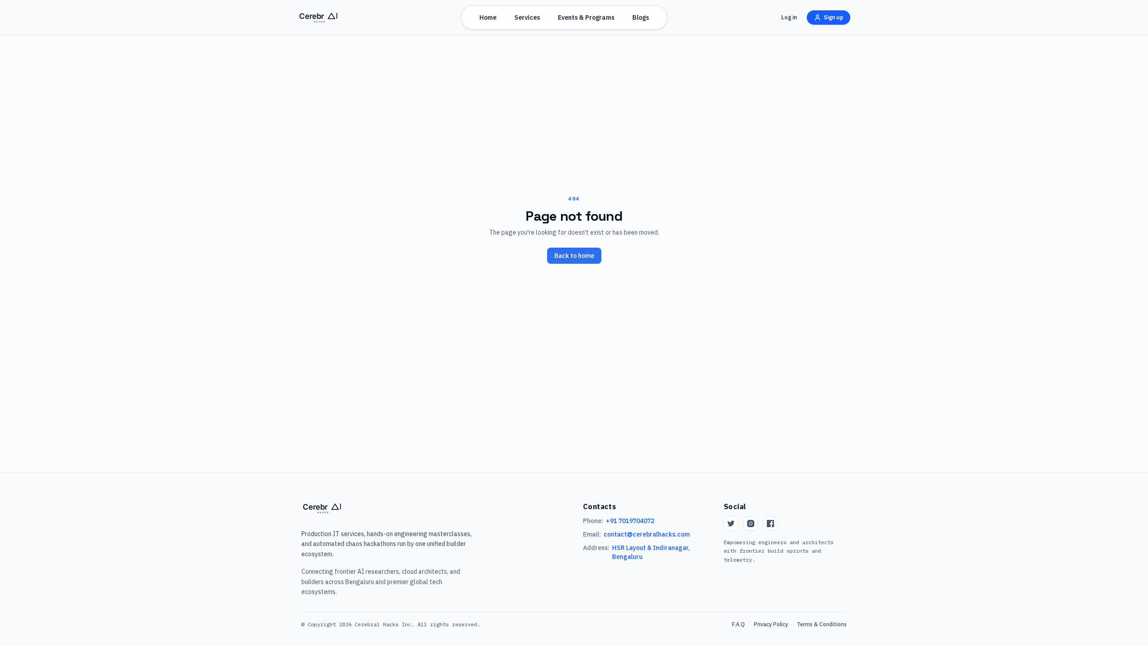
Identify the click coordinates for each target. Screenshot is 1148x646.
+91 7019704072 (630, 521)
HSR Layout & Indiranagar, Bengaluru (651, 552)
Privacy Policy (771, 624)
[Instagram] (751, 523)
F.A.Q (738, 624)
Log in (789, 17)
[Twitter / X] (731, 523)
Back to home (574, 256)
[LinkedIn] (770, 523)
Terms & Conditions (822, 624)
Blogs (640, 17)
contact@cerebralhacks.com (647, 534)
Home (487, 17)
